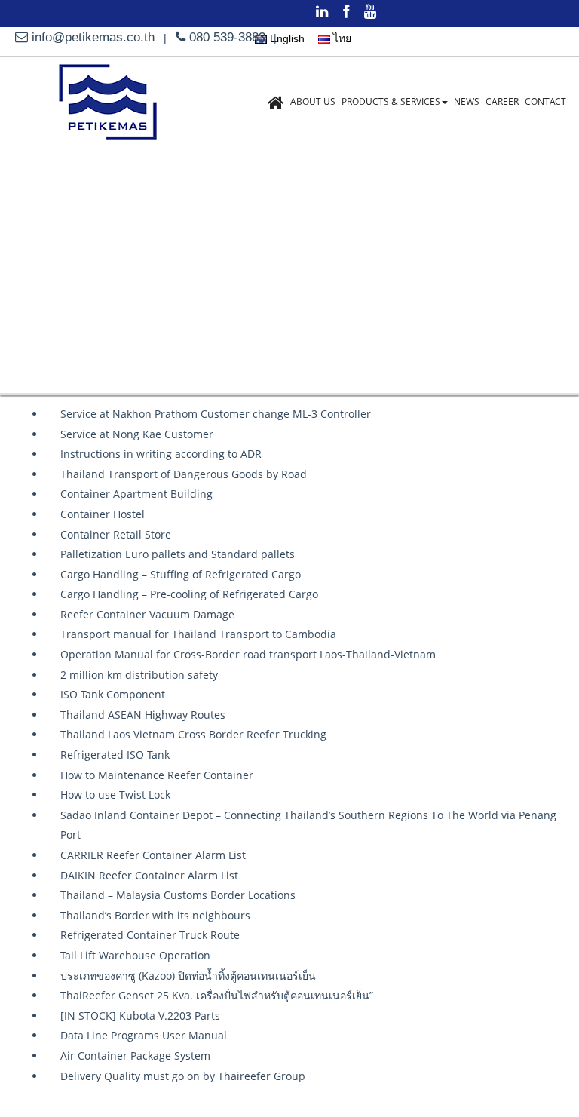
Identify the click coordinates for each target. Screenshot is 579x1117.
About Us (312, 101)
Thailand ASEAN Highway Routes (142, 714)
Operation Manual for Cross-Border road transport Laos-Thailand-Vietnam (248, 654)
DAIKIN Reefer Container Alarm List (149, 875)
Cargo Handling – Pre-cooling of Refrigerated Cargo (189, 594)
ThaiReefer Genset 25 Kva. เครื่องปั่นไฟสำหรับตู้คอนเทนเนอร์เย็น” (216, 995)
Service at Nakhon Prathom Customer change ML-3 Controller (215, 414)
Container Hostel (102, 514)
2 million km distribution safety (139, 674)
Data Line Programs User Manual (143, 1035)
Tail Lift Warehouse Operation (135, 955)
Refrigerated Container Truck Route (150, 935)
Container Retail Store (115, 534)
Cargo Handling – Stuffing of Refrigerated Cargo (180, 574)
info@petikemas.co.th (93, 37)
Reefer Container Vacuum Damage (147, 614)
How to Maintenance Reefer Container (156, 775)
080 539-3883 (225, 37)
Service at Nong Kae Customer (136, 434)
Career (502, 101)
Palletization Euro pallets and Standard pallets (177, 554)
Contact (545, 101)
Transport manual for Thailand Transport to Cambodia (198, 634)
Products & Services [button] (391, 101)
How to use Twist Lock (115, 794)
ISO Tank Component (112, 694)
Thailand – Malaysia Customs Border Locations (178, 895)
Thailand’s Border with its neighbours (155, 915)
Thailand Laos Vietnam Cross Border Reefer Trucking (193, 734)
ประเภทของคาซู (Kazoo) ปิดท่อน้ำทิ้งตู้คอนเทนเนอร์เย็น (188, 975)
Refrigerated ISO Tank (115, 754)
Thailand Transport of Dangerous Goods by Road (183, 474)
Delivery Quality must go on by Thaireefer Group (182, 1076)
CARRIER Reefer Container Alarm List (153, 855)
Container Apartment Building (136, 493)
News (466, 101)
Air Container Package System (135, 1055)
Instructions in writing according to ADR (161, 453)
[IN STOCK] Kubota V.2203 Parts (140, 1015)
